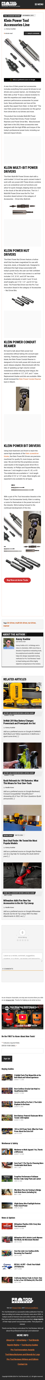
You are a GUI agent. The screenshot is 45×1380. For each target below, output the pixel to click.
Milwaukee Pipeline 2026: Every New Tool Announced (27, 1225)
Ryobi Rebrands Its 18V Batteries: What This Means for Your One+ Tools (20, 782)
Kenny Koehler (11, 29)
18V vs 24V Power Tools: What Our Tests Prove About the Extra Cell (28, 1130)
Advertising (21, 1340)
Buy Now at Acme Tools (17, 580)
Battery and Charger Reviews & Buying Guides (19, 713)
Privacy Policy (17, 1308)
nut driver (32, 623)
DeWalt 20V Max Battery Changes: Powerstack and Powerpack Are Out (19, 722)
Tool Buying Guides (29, 1345)
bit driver (11, 623)
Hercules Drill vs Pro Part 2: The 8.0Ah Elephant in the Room (28, 1103)
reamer (6, 626)
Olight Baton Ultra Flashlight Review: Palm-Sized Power (27, 1204)
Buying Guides (8, 835)
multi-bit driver (21, 623)
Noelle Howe (9, 787)
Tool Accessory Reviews (12, 16)
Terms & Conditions (31, 1308)
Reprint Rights (13, 1345)
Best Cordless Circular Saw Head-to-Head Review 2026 (27, 1090)
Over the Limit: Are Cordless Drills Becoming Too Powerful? (26, 1252)
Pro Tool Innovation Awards (22, 1350)
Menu (40, 4)
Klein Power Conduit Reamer (30, 379)
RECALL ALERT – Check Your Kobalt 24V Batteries (27, 1265)
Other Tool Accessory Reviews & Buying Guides (19, 893)
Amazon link (10, 1000)
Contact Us (22, 1364)
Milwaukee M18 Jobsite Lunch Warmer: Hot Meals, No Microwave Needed (28, 1238)
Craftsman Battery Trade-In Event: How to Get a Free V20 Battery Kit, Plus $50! (28, 1279)
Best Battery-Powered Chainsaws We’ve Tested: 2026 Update (28, 1117)
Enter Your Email (9, 1046)
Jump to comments (33, 33)
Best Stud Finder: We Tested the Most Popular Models (20, 842)
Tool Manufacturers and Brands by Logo (22, 1354)
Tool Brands (34, 1340)
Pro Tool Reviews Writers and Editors (22, 1359)
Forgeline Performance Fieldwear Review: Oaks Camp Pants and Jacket (27, 1177)
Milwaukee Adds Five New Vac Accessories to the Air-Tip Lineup (18, 902)
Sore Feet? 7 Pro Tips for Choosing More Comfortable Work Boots (28, 1164)
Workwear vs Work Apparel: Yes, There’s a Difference (28, 1150)
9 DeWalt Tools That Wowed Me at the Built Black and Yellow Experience (27, 1076)
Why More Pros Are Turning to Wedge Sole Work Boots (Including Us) (27, 1191)
